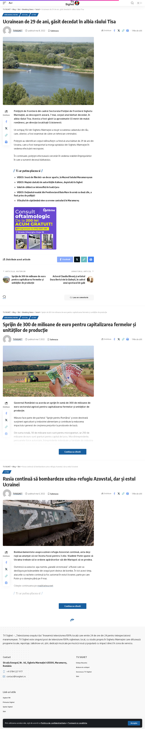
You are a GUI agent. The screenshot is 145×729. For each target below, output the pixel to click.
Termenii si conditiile (77, 723)
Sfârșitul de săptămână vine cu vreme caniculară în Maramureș (48, 200)
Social (25, 15)
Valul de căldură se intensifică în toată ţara (38, 187)
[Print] (127, 30)
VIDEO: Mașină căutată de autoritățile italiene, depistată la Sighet (50, 182)
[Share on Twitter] (119, 30)
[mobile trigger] (5, 3)
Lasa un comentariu (80, 297)
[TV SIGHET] (72, 3)
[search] (132, 3)
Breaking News (11, 15)
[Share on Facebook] (114, 30)
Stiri (34, 15)
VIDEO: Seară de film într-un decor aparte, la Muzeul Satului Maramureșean (54, 177)
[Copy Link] (123, 30)
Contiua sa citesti (72, 451)
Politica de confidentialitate (53, 723)
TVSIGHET (18, 30)
